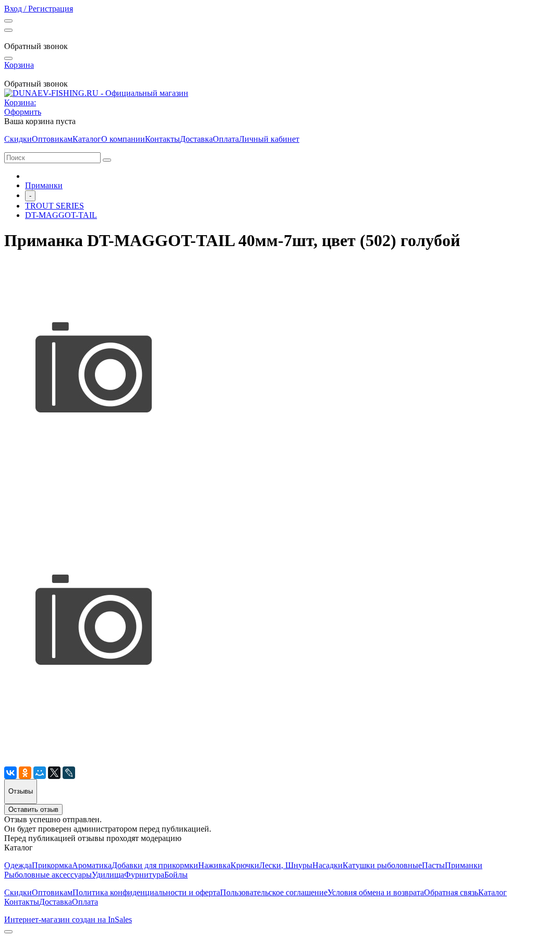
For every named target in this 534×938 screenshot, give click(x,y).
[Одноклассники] (25, 772)
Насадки (327, 865)
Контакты (162, 139)
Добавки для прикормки (155, 865)
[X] (54, 772)
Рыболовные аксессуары (48, 874)
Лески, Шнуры (285, 865)
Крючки (244, 865)
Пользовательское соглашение (273, 892)
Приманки (44, 185)
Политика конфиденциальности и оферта (146, 892)
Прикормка (52, 865)
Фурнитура (144, 874)
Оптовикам (52, 139)
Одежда (18, 865)
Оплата (226, 139)
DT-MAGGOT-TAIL (61, 215)
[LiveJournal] (69, 772)
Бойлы (176, 874)
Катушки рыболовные (382, 865)
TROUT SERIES (54, 205)
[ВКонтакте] (10, 772)
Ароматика (92, 865)
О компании (123, 139)
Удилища (108, 874)
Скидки (18, 139)
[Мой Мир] (39, 772)
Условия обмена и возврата (375, 892)
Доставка (196, 139)
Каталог (86, 139)
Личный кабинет (269, 139)
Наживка (214, 865)
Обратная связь (451, 892)
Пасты (433, 865)
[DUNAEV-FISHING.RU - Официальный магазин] (96, 93)
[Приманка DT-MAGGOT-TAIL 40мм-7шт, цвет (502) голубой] (93, 509)
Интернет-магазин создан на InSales (68, 919)
